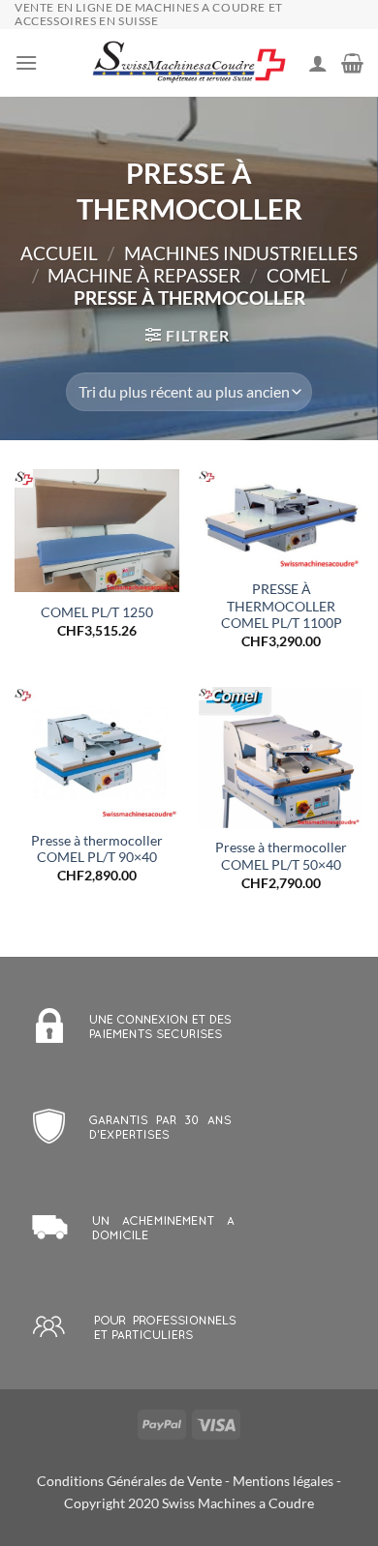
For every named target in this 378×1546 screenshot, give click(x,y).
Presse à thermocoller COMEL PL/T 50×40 (281, 856)
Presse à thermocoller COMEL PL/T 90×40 (97, 849)
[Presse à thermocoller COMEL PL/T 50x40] (281, 757)
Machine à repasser (143, 275)
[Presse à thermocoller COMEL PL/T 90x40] (97, 754)
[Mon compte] (318, 63)
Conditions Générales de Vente (129, 1480)
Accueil (59, 253)
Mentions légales (283, 1480)
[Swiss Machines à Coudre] (189, 63)
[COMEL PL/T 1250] (97, 531)
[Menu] (26, 62)
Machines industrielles (241, 253)
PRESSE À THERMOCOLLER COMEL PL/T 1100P (281, 606)
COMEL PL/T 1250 (97, 612)
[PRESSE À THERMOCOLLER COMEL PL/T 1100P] (281, 519)
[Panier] (352, 63)
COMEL (299, 275)
